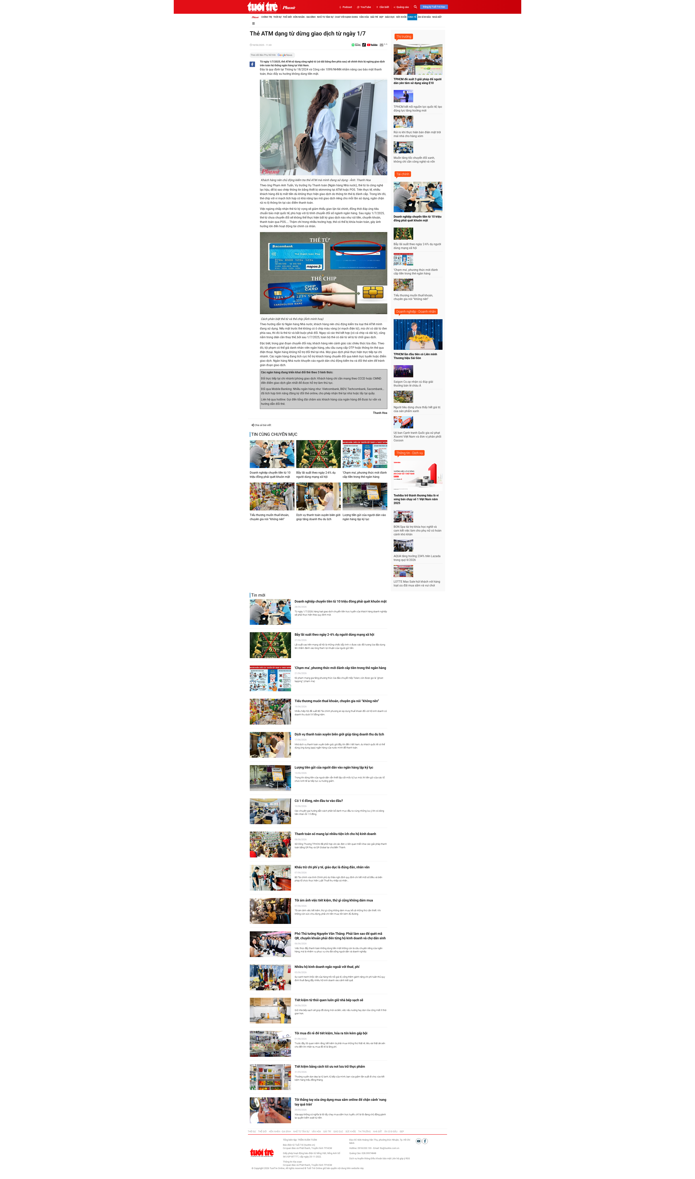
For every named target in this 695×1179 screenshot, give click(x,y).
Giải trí (374, 17)
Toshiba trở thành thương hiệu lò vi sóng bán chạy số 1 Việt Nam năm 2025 (416, 499)
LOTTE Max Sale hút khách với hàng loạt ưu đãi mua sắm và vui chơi (417, 583)
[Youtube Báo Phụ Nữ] (372, 45)
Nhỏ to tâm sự (325, 17)
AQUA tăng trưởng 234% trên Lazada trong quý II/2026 (417, 558)
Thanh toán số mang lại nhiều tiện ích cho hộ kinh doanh (335, 834)
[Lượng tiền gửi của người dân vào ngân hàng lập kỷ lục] (365, 496)
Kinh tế (412, 17)
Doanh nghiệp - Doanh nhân (416, 311)
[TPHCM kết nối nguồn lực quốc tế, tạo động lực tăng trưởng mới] (403, 96)
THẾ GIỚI (262, 1131)
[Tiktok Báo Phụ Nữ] (364, 45)
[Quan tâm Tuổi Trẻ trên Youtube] (419, 1141)
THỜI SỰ (252, 1131)
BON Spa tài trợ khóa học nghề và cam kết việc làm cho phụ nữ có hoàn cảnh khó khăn (417, 530)
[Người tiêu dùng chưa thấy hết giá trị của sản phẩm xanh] (403, 397)
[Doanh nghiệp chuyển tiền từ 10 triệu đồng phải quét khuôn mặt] (272, 454)
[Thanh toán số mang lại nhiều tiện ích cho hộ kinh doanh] (270, 844)
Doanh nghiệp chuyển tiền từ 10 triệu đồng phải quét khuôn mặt (270, 474)
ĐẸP (402, 1131)
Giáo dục (390, 17)
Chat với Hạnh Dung (346, 17)
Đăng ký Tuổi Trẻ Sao (434, 6)
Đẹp (381, 17)
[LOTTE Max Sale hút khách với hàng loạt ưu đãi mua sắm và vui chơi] (403, 571)
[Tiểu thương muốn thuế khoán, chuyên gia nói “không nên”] (272, 496)
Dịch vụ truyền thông (359, 1158)
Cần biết (384, 7)
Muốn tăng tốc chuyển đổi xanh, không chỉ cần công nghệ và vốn (414, 159)
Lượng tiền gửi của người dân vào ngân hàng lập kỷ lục (364, 517)
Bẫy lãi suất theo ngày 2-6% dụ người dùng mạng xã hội (316, 474)
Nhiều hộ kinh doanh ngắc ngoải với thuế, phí (327, 967)
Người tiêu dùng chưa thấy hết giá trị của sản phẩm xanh (417, 409)
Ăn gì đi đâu (424, 17)
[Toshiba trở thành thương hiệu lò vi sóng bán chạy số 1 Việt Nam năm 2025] (418, 476)
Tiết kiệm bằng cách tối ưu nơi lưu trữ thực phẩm (330, 1066)
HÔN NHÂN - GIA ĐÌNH (280, 1131)
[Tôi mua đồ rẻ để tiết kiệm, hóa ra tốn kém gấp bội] (270, 1044)
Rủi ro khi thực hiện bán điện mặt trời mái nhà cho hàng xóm (417, 134)
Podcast (347, 7)
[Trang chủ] (255, 17)
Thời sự (277, 17)
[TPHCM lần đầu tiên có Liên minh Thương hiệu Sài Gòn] (418, 334)
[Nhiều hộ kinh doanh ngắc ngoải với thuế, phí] (270, 977)
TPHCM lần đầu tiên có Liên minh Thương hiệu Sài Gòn (415, 356)
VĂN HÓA (316, 1131)
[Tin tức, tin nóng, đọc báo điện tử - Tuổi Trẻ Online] (262, 6)
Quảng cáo (403, 7)
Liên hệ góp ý (398, 1158)
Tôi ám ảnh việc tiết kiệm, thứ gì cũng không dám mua (334, 900)
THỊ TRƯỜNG (364, 1131)
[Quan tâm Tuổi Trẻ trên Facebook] (425, 1141)
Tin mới (258, 595)
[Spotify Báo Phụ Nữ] (356, 45)
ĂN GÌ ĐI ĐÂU (390, 1131)
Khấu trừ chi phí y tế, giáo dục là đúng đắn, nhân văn (332, 867)
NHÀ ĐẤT (377, 1131)
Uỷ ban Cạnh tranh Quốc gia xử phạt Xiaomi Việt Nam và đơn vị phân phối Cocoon (417, 436)
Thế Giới (287, 17)
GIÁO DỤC (338, 1131)
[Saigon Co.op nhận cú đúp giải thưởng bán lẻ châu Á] (403, 371)
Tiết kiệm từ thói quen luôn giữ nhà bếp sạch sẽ (329, 1000)
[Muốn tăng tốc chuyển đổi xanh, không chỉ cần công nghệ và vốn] (403, 147)
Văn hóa (364, 17)
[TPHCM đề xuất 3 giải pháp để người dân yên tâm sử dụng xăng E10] (418, 59)
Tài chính (402, 174)
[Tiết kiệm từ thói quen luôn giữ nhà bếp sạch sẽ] (270, 1011)
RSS (408, 1158)
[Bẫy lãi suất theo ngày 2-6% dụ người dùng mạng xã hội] (318, 454)
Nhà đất (437, 17)
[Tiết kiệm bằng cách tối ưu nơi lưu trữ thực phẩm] (270, 1077)
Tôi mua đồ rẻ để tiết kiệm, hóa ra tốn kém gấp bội (331, 1033)
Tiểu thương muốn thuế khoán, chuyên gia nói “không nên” (269, 517)
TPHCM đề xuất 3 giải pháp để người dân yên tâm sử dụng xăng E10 (417, 81)
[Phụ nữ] (287, 7)
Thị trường (403, 36)
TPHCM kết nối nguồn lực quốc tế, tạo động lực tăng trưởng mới (418, 108)
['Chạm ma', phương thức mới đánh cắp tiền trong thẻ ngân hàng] (365, 454)
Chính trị (266, 17)
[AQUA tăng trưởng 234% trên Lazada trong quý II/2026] (403, 546)
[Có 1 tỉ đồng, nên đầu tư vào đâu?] (270, 811)
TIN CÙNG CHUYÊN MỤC (274, 434)
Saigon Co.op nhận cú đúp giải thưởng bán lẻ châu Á (413, 383)
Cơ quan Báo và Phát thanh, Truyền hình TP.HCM (307, 1165)
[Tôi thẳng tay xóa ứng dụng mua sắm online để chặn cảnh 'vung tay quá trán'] (270, 1110)
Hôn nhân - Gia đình (304, 17)
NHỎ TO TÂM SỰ (301, 1131)
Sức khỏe (401, 17)
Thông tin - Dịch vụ (409, 453)
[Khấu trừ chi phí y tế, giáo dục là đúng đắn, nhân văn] (270, 878)
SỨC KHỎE (351, 1131)
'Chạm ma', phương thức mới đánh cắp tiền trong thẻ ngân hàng (365, 474)
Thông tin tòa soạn (292, 1161)
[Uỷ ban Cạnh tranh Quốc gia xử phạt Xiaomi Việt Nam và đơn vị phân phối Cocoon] (403, 422)
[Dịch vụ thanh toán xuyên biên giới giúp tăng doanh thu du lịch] (318, 496)
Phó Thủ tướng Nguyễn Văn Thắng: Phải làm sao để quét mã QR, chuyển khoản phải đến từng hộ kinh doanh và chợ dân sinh (340, 936)
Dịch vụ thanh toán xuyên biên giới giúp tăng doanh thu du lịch (318, 517)
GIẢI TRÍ (327, 1131)
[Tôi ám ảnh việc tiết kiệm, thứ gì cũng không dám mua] (270, 911)
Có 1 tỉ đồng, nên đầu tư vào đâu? (319, 801)
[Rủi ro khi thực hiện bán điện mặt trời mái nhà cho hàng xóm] (403, 122)
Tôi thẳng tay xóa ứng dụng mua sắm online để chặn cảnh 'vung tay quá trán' (340, 1102)
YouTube (366, 7)
